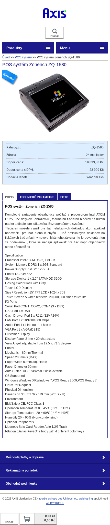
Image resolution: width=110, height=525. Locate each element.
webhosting (86, 498)
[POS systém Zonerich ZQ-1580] (54, 133)
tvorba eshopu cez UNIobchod (58, 498)
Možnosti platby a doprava (25, 457)
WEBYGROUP (55, 503)
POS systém (23, 57)
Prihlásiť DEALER (9, 522)
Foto (64, 197)
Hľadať (54, 35)
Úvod (6, 57)
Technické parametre (37, 197)
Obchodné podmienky (21, 483)
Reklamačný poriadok (22, 470)
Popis (9, 197)
